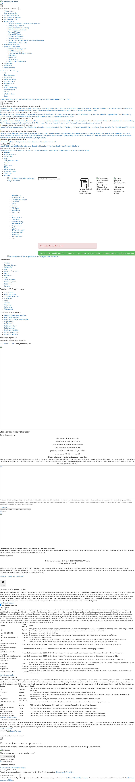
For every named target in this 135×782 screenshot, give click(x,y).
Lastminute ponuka (10, 13)
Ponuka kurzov (9, 21)
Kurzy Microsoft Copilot (89, 110)
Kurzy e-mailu (4, 110)
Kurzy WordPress (6, 127)
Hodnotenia (8, 165)
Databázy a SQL (9, 90)
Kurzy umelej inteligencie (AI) (21, 108)
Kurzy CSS (83, 127)
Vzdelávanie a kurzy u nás (17, 49)
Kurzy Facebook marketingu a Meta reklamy (84, 133)
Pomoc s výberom (10, 154)
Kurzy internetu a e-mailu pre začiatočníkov (118, 108)
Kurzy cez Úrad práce (11, 15)
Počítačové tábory (98, 108)
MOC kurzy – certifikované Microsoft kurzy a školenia (26, 40)
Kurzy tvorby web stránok (50, 127)
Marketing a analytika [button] (7, 675)
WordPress (8, 92)
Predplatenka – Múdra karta (17, 42)
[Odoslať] (20, 775)
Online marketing (10, 79)
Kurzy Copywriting (67, 135)
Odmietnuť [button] (19, 577)
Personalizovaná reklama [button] (8, 717)
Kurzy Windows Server (23, 142)
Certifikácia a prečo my (16, 51)
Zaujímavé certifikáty (11, 330)
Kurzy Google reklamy (38, 138)
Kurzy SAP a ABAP (53, 117)
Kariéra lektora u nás (11, 332)
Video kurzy (49, 123)
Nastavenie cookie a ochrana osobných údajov (15, 509)
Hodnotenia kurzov (10, 19)
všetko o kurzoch (10, 169)
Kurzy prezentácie (111, 114)
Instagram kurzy (43, 133)
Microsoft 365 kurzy (67, 117)
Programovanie (9, 83)
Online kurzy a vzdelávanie (17, 30)
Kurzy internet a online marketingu (110, 133)
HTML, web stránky (10, 88)
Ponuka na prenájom (11, 334)
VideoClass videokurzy (16, 38)
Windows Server (9, 94)
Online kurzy (16, 210)
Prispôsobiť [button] (3, 507)
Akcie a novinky (9, 11)
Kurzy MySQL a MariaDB (8, 146)
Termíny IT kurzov (14, 32)
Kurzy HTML (64, 127)
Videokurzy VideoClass (12, 44)
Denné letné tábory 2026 (12, 17)
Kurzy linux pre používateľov (82, 108)
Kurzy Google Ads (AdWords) (33, 135)
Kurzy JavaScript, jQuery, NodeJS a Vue (101, 127)
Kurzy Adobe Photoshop (70, 121)
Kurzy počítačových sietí (48, 142)
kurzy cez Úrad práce (11, 161)
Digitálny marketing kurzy (8, 133)
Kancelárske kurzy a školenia (44, 110)
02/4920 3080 (7, 768)
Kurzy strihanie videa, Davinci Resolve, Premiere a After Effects (21, 121)
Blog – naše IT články (11, 317)
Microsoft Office (9, 81)
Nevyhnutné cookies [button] (7, 603)
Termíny (14, 206)
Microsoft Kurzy (15, 110)
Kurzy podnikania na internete (27, 133)
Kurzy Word (93, 114)
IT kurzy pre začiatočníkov (40, 108)
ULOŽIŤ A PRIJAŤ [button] (6, 729)
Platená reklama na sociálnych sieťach (18, 138)
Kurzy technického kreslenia (62, 123)
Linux (6, 96)
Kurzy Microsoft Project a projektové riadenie (73, 114)
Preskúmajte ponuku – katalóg (18, 28)
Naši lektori (12, 55)
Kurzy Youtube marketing (52, 135)
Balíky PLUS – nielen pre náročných (16, 319)
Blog (5, 159)
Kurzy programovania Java (39, 150)
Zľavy (6, 167)
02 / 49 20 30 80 (7, 343)
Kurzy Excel (8, 77)
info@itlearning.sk (20, 768)
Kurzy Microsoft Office (18, 114)
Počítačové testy (9, 328)
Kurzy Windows (54, 108)
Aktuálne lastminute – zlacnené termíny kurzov (24, 23)
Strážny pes (12, 57)
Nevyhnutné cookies (9, 605)
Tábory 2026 (16, 212)
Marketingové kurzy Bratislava (59, 133)
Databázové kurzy (38, 146)
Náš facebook (8, 324)
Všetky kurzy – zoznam (16, 26)
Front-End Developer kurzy (33, 127)
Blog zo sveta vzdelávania (17, 61)
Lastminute (15, 202)
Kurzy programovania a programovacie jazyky (73, 150)
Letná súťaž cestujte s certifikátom (15, 315)
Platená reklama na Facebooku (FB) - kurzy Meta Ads (91, 135)
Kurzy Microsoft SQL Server (70, 146)
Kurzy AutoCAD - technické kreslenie (23, 123)
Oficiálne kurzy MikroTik (8, 142)
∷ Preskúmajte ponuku (19, 199)
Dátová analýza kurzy (24, 146)
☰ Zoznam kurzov (18, 197)
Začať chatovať (8, 757)
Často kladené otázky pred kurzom (20, 53)
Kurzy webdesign (17, 127)
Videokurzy (15, 208)
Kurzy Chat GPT (5, 108)
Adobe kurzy (40, 123)
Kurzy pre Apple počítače (72, 110)
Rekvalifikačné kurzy (27, 110)
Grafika (6, 85)
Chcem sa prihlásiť (6, 556)
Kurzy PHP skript (74, 127)
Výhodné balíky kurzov (16, 36)
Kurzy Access (122, 114)
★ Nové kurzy (16, 195)
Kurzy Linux (36, 142)
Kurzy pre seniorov (66, 108)
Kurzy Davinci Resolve (102, 121)
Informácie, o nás (10, 171)
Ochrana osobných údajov (64, 772)
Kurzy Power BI (5, 114)
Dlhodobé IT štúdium (15, 34)
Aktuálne (7, 152)
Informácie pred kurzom (12, 47)
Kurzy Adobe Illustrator (86, 121)
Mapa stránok (8, 322)
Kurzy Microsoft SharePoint (38, 117)
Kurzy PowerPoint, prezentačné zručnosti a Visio (42, 114)
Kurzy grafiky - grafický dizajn (52, 121)
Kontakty (7, 175)
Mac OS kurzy (59, 110)
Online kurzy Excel (12, 117)
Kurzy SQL (47, 146)
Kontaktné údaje (9, 68)
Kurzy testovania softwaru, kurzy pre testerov (15, 150)
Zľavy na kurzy (13, 59)
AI (5, 73)
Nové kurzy (14, 71)
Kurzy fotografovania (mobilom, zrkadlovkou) (87, 123)
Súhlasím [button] (3, 577)
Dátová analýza (9, 75)
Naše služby (8, 63)
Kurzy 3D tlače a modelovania (120, 121)
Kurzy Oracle (56, 146)
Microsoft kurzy (23, 117)
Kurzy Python (53, 150)
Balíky (14, 204)
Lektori (6, 163)
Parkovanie (8, 65)
